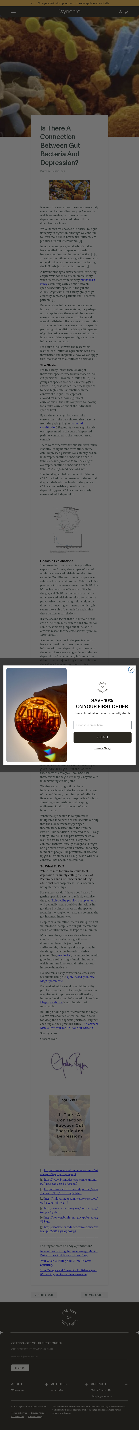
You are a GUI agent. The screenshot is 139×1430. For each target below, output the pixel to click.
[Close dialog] (131, 670)
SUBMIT (102, 737)
